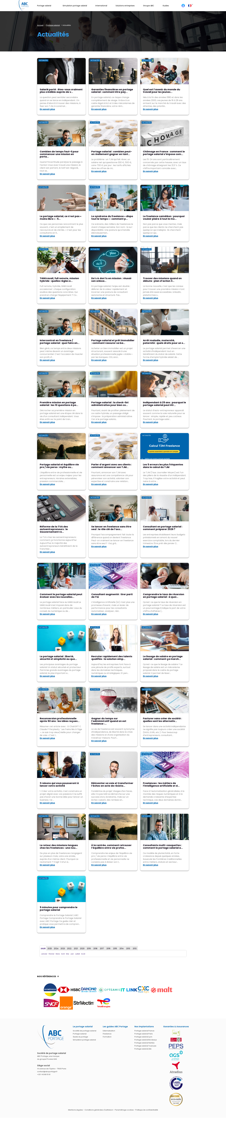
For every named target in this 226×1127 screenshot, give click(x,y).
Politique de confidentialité (146, 1110)
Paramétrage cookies (124, 1110)
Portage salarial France (144, 1030)
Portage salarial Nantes (144, 1043)
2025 (49, 948)
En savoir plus (47, 109)
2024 (56, 948)
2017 (102, 948)
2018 (95, 948)
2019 (89, 948)
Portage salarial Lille (142, 1049)
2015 (115, 948)
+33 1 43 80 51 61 (43, 1074)
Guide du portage (80, 1037)
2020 (82, 948)
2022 (69, 948)
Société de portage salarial (84, 1030)
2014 (122, 948)
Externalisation (109, 1030)
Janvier (44, 954)
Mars (58, 954)
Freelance (107, 1034)
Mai (67, 954)
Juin (72, 954)
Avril (63, 954)
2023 (63, 948)
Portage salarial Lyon (143, 1037)
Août (83, 954)
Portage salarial (79, 1034)
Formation (107, 1037)
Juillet (77, 954)
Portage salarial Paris (143, 1034)
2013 (128, 948)
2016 (108, 948)
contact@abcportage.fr (47, 1071)
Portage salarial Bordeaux (145, 1040)
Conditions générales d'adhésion (99, 1110)
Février (51, 954)
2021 (76, 948)
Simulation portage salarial (84, 1040)
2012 (135, 948)
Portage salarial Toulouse (145, 1046)
